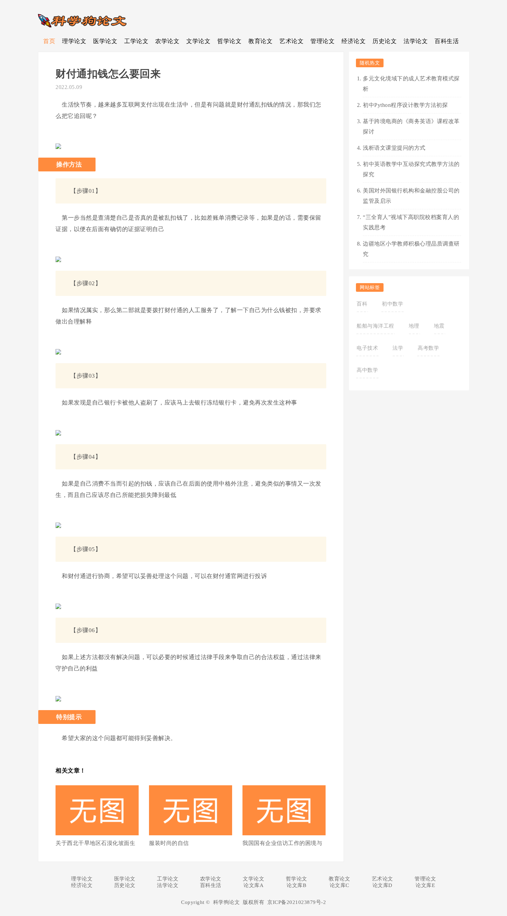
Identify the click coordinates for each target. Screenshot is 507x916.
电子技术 (367, 348)
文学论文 (198, 41)
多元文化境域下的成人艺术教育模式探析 (411, 84)
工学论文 (136, 41)
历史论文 (384, 41)
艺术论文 (291, 41)
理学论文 (74, 41)
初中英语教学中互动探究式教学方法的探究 (411, 169)
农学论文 (167, 41)
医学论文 (105, 41)
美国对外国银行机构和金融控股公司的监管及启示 (411, 196)
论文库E (425, 885)
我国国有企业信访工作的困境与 (282, 843)
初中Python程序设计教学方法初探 (405, 105)
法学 (397, 348)
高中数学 (367, 370)
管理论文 (322, 41)
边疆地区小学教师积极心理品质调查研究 (411, 249)
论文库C (339, 885)
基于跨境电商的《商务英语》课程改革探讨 (411, 126)
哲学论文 (229, 41)
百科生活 (447, 41)
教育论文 (260, 41)
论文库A (253, 885)
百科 (362, 304)
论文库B (296, 885)
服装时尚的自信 (169, 843)
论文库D (382, 885)
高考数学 (428, 348)
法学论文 (416, 41)
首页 (49, 41)
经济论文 (353, 41)
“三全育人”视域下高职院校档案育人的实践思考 (411, 222)
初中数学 (392, 304)
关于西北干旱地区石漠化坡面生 (95, 843)
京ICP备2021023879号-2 (296, 902)
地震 (439, 326)
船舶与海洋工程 (375, 326)
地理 (414, 326)
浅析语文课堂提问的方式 (394, 148)
